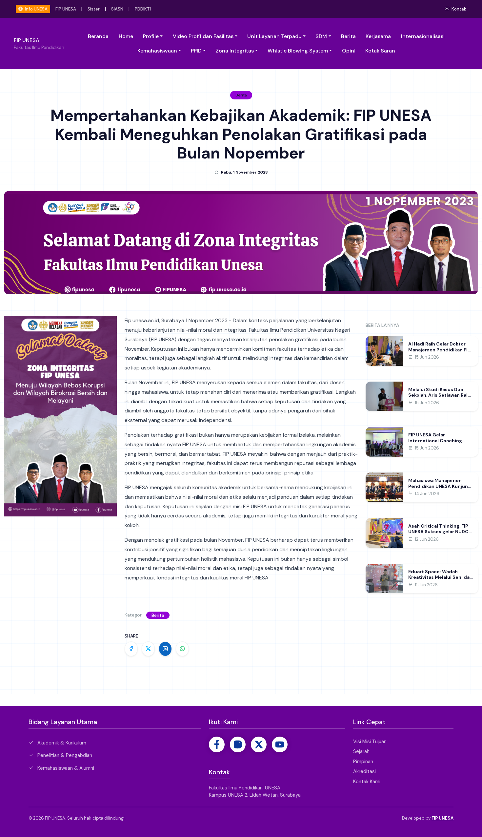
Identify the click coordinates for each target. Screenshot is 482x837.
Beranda (98, 36)
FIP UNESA (65, 9)
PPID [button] (196, 50)
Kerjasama (378, 36)
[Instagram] (238, 744)
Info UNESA (36, 9)
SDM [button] (321, 36)
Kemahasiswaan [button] (157, 50)
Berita (348, 36)
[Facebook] (217, 744)
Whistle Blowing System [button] (298, 50)
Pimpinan (363, 761)
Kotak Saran (380, 50)
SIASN (117, 9)
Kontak (458, 9)
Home (126, 36)
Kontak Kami (366, 781)
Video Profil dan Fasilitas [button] (203, 36)
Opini (348, 50)
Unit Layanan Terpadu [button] (274, 36)
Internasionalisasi (423, 36)
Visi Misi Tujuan (370, 741)
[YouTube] (280, 744)
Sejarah (361, 751)
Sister (94, 9)
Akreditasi (364, 771)
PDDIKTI (143, 9)
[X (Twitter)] (259, 744)
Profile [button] (151, 36)
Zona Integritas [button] (235, 50)
